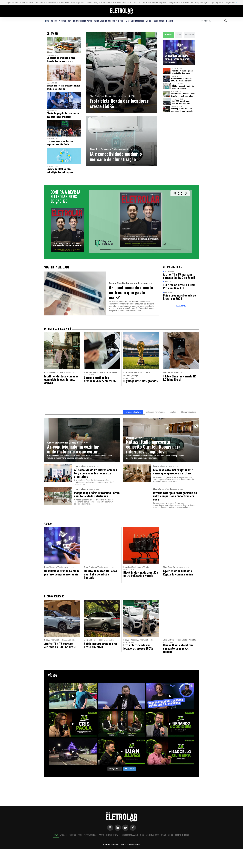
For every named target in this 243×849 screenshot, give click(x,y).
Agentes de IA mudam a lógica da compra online (178, 572)
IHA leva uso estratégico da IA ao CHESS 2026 (183, 87)
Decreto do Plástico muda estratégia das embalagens (60, 170)
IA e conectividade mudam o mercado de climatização (116, 156)
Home (47, 20)
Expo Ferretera (144, 2)
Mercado (53, 20)
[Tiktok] (133, 828)
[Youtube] (125, 828)
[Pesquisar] (225, 20)
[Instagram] (110, 828)
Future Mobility (122, 2)
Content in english (166, 20)
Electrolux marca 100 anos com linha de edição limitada (100, 574)
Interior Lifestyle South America (100, 2)
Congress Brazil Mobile (178, 2)
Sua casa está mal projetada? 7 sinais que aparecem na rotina (173, 471)
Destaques (99, 96)
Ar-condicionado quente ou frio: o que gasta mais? (131, 292)
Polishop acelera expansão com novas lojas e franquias (182, 109)
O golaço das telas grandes (140, 380)
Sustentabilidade (137, 20)
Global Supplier (159, 2)
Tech (69, 20)
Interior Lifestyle (100, 20)
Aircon (133, 2)
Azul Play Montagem (199, 2)
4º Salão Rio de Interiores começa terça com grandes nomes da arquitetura (95, 473)
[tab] (168, 35)
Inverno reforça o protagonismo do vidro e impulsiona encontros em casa (175, 496)
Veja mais (230, 2)
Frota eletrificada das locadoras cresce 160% (119, 103)
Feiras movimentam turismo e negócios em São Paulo (61, 142)
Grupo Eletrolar (12, 2)
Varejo (89, 20)
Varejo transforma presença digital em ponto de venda (63, 87)
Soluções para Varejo (116, 20)
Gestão (148, 20)
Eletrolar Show (26, 2)
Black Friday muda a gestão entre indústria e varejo (182, 71)
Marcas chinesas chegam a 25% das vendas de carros (182, 79)
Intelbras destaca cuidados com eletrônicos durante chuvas (61, 379)
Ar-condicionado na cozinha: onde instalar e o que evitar (73, 449)
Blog (127, 20)
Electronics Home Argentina (71, 2)
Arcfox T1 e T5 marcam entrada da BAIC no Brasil (179, 276)
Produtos (62, 20)
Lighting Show (217, 2)
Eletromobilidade (79, 20)
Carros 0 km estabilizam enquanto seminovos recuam (178, 648)
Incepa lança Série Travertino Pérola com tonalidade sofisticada (97, 494)
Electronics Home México (46, 2)
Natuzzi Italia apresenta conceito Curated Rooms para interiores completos (153, 446)
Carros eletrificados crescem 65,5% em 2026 (100, 379)
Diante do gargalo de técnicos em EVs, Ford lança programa (63, 115)
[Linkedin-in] (118, 828)
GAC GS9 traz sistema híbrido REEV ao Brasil (181, 102)
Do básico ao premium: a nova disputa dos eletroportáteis (61, 59)
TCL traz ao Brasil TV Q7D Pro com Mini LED (179, 286)
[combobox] (212, 20)
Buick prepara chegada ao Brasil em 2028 (179, 296)
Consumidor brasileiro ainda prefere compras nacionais (177, 59)
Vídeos (155, 20)
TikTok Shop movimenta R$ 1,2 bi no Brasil (180, 377)
